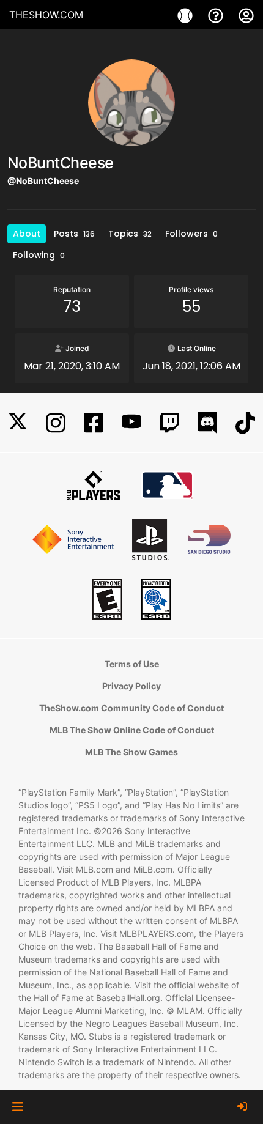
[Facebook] (93, 423)
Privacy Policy (131, 686)
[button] (17, 1107)
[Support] (217, 15)
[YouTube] (131, 423)
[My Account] (246, 15)
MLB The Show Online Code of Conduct (132, 730)
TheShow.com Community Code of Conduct (131, 708)
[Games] (186, 15)
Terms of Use (132, 664)
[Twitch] (169, 423)
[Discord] (207, 423)
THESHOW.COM (46, 15)
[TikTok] (245, 423)
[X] (18, 423)
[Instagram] (55, 423)
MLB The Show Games (131, 752)
